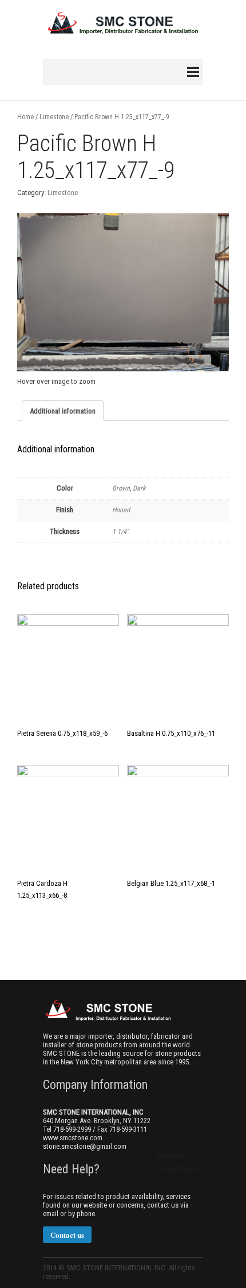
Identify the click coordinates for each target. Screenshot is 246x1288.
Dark (139, 488)
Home (25, 117)
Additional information (63, 411)
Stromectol (172, 1156)
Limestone (54, 117)
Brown (121, 488)
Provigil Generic (179, 1168)
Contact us (67, 1234)
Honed (121, 510)
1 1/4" (120, 532)
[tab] (63, 410)
